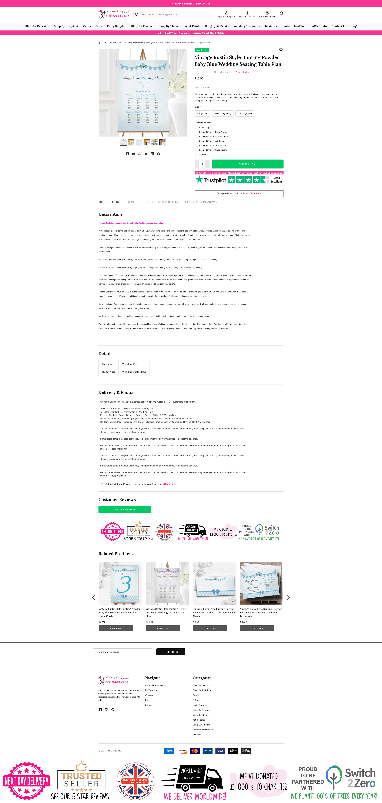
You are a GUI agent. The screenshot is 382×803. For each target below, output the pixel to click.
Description (109, 202)
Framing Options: (204, 122)
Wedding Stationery (246, 26)
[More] (51, 26)
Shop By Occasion (37, 26)
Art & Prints (192, 26)
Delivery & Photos (162, 202)
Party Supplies (117, 26)
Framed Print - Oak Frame (212, 141)
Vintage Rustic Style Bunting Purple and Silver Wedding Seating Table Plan (166, 612)
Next (288, 597)
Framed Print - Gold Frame (212, 145)
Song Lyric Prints (217, 26)
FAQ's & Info (319, 26)
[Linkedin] (152, 154)
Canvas (202, 154)
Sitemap (149, 705)
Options (115, 628)
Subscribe (171, 651)
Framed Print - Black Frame (213, 132)
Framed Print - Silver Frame (213, 149)
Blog (354, 26)
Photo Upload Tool (294, 26)
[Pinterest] (158, 154)
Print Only (204, 127)
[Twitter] (146, 154)
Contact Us (339, 26)
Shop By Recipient (66, 26)
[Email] (133, 154)
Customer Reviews (201, 202)
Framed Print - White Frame (213, 136)
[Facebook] (127, 154)
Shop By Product (142, 26)
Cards (87, 26)
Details (133, 202)
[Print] (140, 154)
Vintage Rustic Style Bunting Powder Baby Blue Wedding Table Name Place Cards (214, 612)
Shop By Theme (169, 26)
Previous (94, 597)
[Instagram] (106, 709)
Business (271, 26)
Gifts (99, 26)
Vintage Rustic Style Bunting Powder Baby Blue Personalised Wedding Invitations (261, 612)
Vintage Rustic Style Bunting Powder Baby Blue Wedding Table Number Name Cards (119, 612)
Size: (198, 106)
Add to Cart (247, 164)
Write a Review (242, 72)
